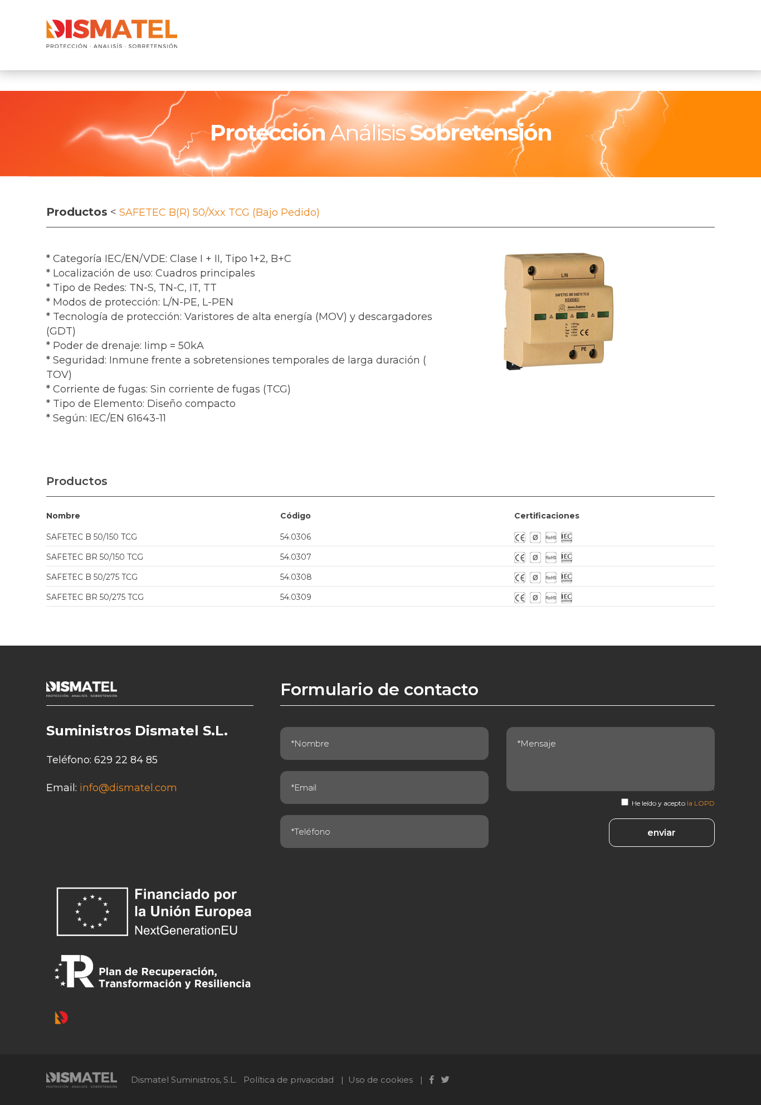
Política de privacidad (288, 1079)
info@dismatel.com (128, 788)
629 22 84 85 (126, 760)
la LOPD (701, 803)
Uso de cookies (380, 1079)
